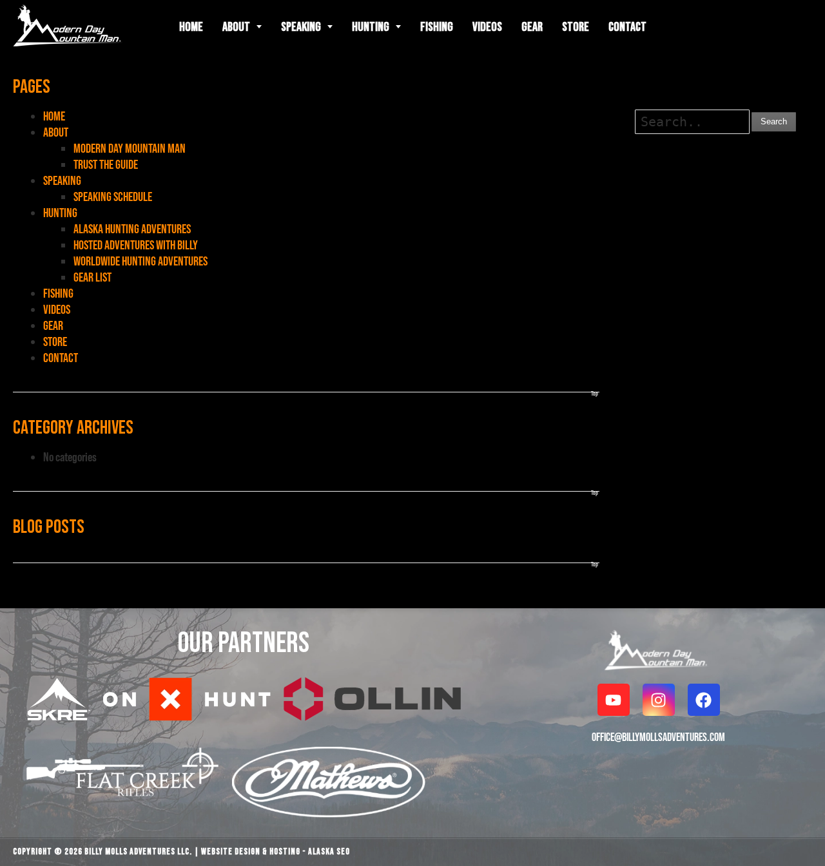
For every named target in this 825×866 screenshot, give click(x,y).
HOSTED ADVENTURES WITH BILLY (135, 245)
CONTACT (60, 358)
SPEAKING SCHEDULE (112, 196)
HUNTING (60, 213)
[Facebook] (704, 700)
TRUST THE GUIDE (105, 164)
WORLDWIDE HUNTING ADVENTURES (140, 261)
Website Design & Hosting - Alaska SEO (275, 851)
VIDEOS (56, 309)
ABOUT (55, 132)
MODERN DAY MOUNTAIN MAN (129, 148)
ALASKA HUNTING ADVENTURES (132, 229)
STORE (55, 341)
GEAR (53, 325)
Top (594, 393)
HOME (54, 116)
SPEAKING (62, 180)
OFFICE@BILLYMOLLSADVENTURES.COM (658, 737)
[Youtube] (613, 700)
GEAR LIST (92, 277)
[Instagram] (659, 700)
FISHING (58, 293)
